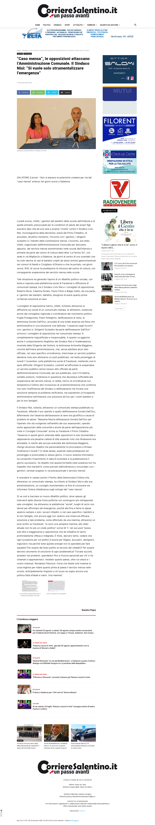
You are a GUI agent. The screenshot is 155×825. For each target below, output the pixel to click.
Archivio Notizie (49, 740)
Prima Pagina (27, 53)
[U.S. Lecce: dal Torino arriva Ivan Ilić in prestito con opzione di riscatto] (107, 266)
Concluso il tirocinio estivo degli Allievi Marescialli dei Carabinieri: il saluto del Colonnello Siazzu (28, 746)
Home (19, 50)
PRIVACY (82, 811)
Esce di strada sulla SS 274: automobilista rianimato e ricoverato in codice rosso (83, 746)
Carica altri (119, 308)
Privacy (1, 813)
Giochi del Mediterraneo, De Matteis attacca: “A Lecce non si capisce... (125, 299)
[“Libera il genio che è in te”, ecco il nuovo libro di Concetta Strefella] (119, 228)
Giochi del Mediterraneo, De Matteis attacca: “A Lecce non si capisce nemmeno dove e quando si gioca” (55, 746)
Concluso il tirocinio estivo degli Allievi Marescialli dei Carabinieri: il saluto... (126, 287)
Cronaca (74, 740)
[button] (135, 25)
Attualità (25, 50)
